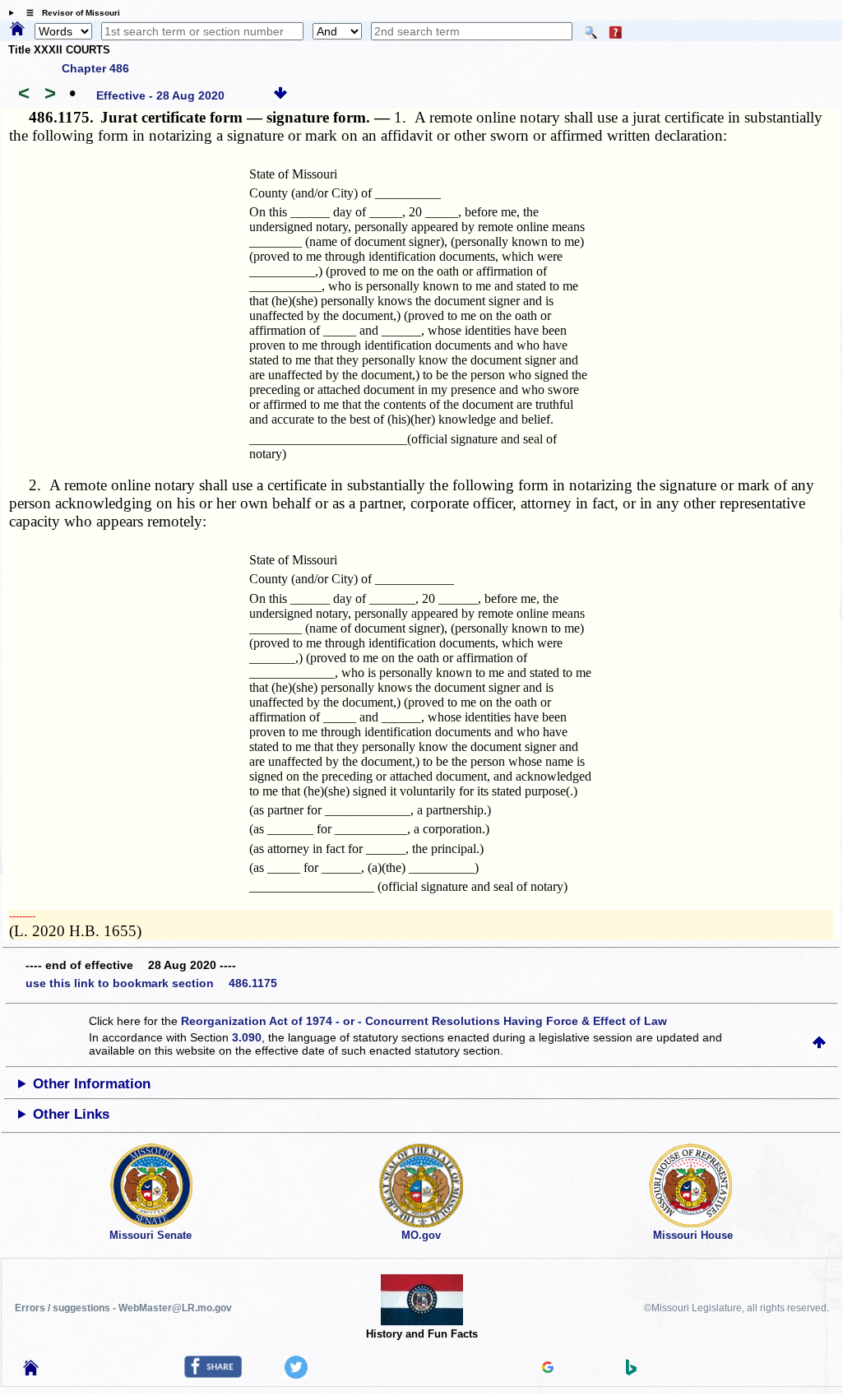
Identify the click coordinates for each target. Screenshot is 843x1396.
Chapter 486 (95, 68)
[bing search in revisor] (631, 1371)
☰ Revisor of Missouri (69, 12)
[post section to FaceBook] (213, 1373)
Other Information (92, 1084)
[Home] (17, 29)
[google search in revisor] (548, 1368)
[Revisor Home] (31, 1371)
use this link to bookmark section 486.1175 (151, 983)
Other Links (71, 1114)
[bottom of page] (280, 95)
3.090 (247, 1037)
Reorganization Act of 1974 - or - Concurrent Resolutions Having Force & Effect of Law (424, 1020)
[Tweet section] (296, 1374)
